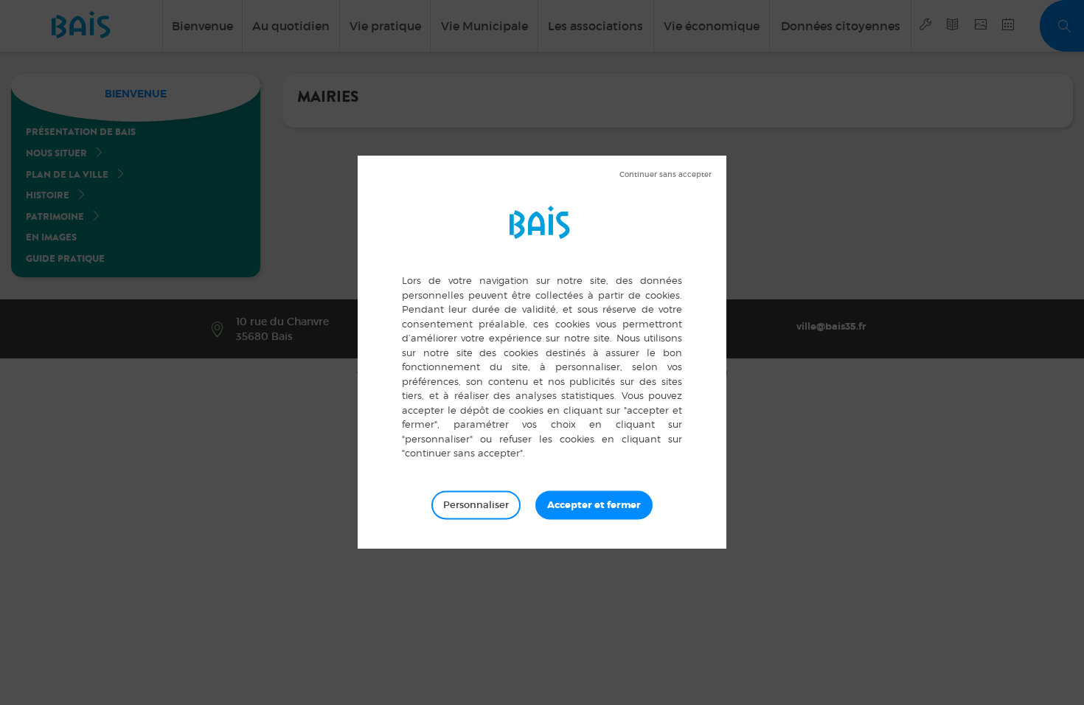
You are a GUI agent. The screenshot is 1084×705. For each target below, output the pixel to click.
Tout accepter (594, 505)
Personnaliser (476, 505)
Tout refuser (665, 174)
